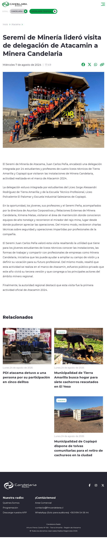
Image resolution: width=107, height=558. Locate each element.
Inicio (5, 24)
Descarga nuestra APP (15, 512)
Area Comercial (43, 503)
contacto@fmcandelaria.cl (49, 508)
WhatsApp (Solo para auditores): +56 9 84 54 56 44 (62, 512)
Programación (10, 508)
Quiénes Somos (11, 503)
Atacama (16, 24)
